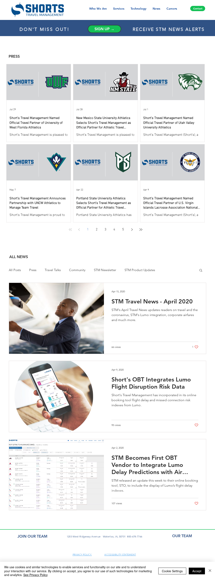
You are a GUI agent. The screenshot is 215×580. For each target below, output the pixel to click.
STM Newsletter (105, 270)
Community (77, 270)
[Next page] (132, 229)
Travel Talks (53, 270)
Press (32, 270)
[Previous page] (79, 229)
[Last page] (141, 229)
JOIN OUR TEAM (32, 536)
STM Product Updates (140, 270)
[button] (201, 270)
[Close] (209, 571)
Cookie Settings (172, 571)
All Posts (15, 270)
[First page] (70, 229)
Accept (196, 571)
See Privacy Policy (35, 575)
